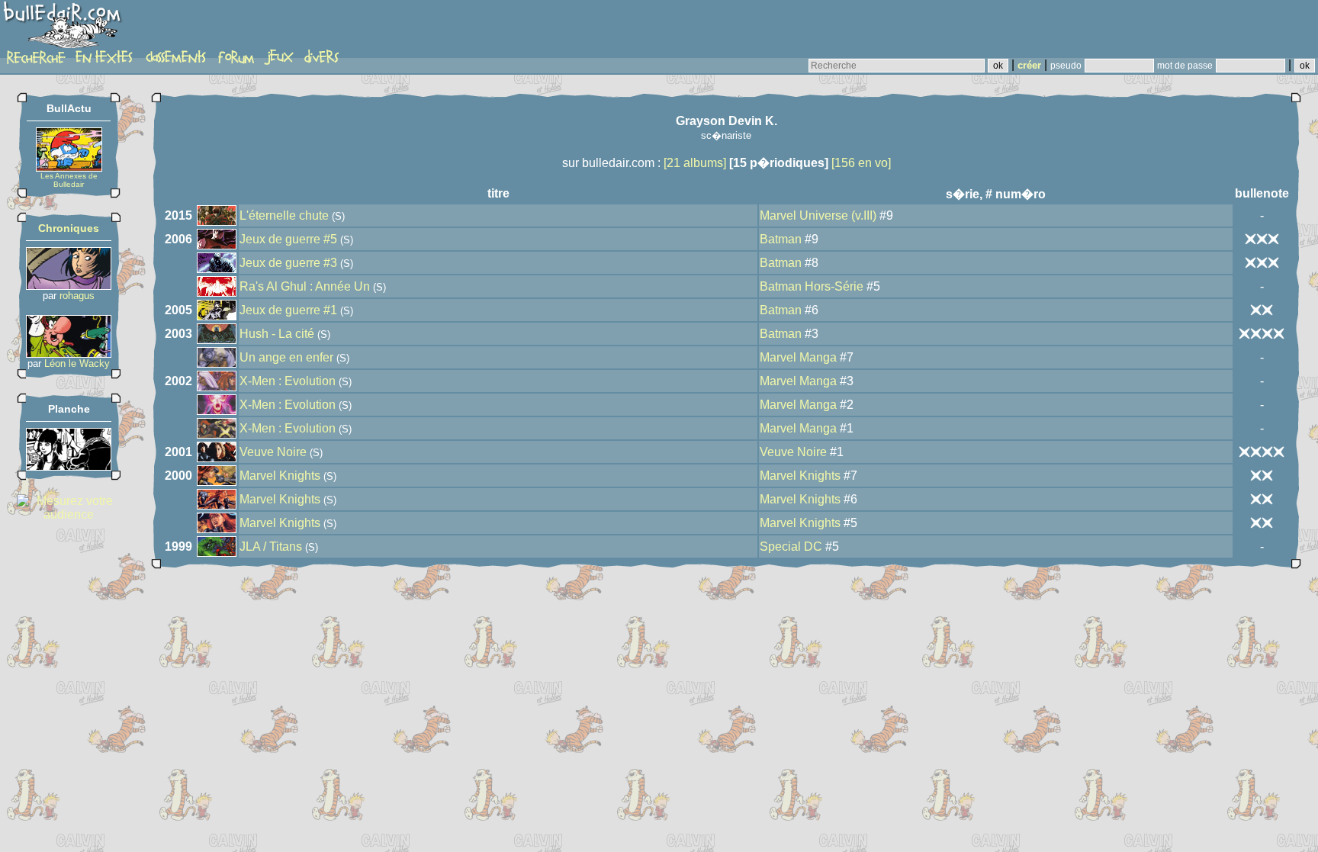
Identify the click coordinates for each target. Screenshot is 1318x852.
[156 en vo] (861, 162)
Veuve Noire (273, 451)
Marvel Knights (279, 475)
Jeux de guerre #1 (288, 310)
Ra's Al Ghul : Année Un (304, 286)
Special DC (791, 546)
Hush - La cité (276, 333)
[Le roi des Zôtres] (68, 353)
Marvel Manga (798, 357)
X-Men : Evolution (287, 381)
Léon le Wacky (77, 363)
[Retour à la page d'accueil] (64, 28)
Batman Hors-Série (811, 286)
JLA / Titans (270, 546)
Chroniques (68, 228)
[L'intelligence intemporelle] (68, 285)
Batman (781, 239)
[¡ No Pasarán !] (68, 466)
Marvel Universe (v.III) (818, 215)
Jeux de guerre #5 (288, 239)
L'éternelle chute (284, 215)
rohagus (77, 295)
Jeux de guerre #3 (288, 262)
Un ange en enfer (286, 357)
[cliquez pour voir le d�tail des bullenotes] (1262, 238)
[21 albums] (695, 162)
